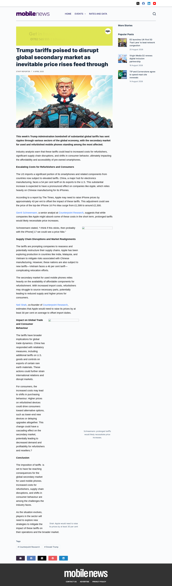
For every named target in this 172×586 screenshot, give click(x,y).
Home (68, 13)
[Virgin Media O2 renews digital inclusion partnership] (122, 58)
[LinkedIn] (149, 3)
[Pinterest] (52, 558)
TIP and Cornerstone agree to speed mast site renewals (142, 74)
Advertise (84, 582)
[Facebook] (143, 3)
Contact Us (71, 582)
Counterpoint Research (71, 212)
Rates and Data (98, 13)
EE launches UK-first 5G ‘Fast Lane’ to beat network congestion (142, 42)
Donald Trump (51, 547)
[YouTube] (154, 3)
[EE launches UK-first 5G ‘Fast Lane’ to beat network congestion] (122, 42)
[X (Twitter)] (138, 3)
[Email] (20, 558)
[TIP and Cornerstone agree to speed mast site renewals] (122, 74)
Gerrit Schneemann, (27, 212)
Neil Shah (21, 305)
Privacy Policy (99, 582)
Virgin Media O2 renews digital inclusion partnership (141, 58)
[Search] (154, 13)
